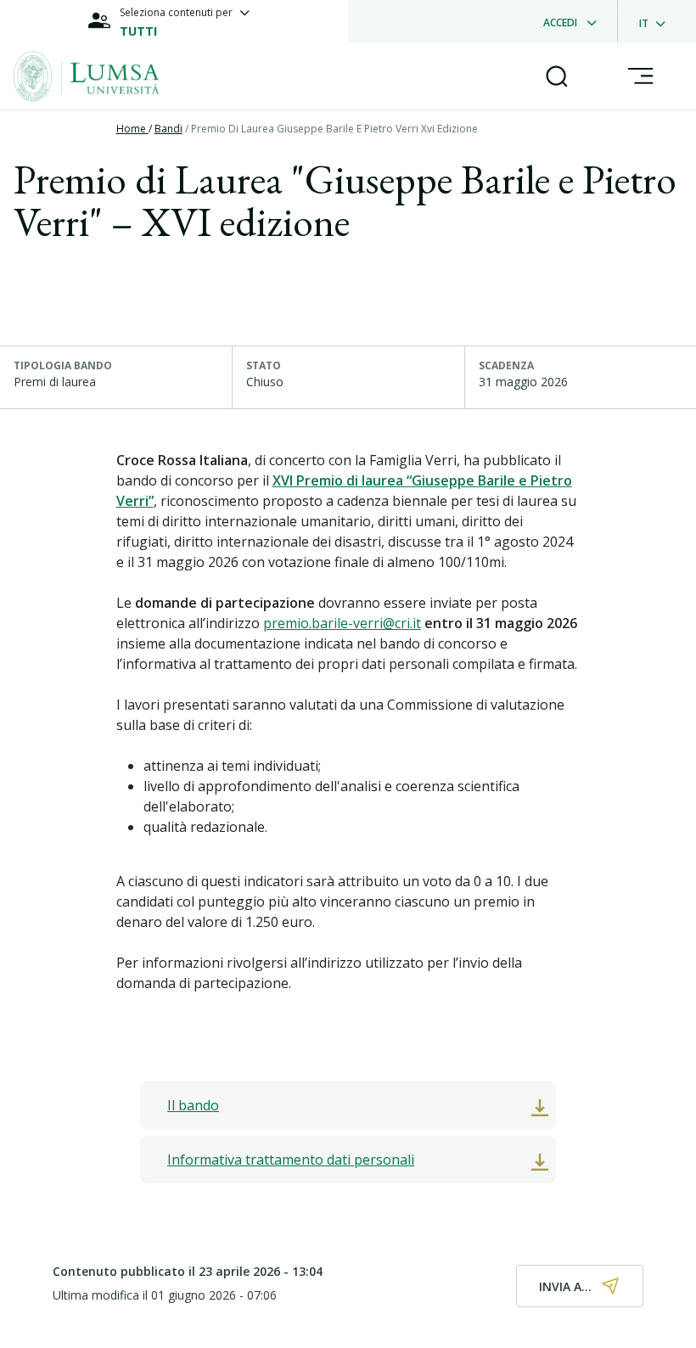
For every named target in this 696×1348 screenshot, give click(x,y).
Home (132, 128)
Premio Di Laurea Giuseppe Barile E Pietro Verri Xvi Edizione (334, 128)
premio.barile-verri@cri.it (342, 623)
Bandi (168, 128)
